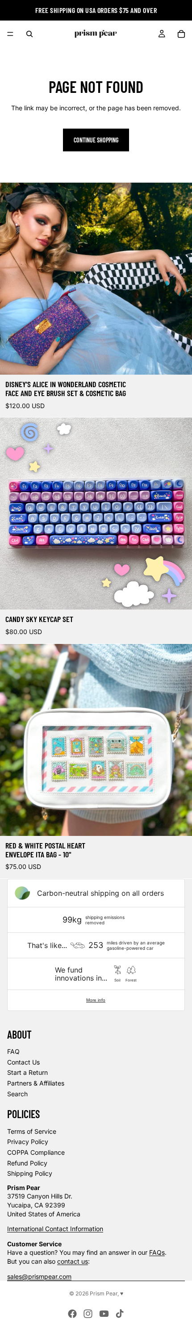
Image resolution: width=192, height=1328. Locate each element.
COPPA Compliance (36, 1152)
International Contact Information (55, 1228)
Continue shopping (96, 140)
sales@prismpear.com (39, 1276)
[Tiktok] (119, 1313)
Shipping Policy (29, 1173)
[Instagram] (88, 1313)
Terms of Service (31, 1131)
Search (17, 1094)
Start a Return (27, 1072)
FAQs (157, 1252)
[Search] (29, 34)
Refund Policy (27, 1163)
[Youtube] (104, 1313)
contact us (72, 1261)
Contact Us (23, 1062)
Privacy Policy (27, 1141)
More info (95, 1000)
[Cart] (181, 34)
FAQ (13, 1051)
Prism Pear (103, 1293)
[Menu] (10, 34)
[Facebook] (72, 1313)
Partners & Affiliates (35, 1083)
